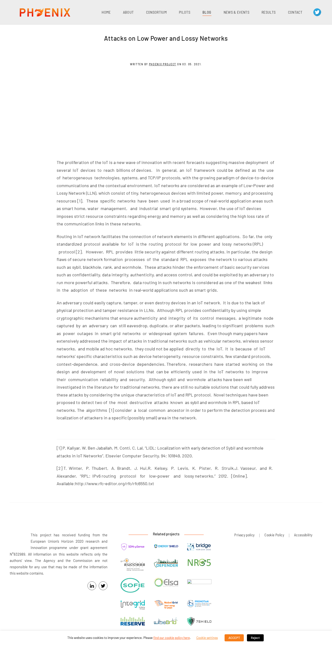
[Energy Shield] (166, 546)
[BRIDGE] (199, 547)
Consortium (156, 12)
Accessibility (303, 535)
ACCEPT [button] (234, 638)
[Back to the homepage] (44, 12)
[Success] (133, 565)
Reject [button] (255, 638)
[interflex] (199, 582)
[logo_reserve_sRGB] (133, 622)
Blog (206, 12)
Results (269, 12)
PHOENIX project (162, 64)
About (128, 12)
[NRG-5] (199, 563)
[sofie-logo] (133, 586)
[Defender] (166, 563)
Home (106, 12)
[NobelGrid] (166, 605)
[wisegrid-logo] (166, 621)
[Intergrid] (133, 605)
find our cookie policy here (171, 638)
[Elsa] (166, 583)
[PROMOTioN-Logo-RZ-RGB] (199, 604)
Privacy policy (244, 535)
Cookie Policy (274, 535)
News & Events (237, 12)
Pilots (184, 12)
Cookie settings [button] (207, 638)
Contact (295, 12)
